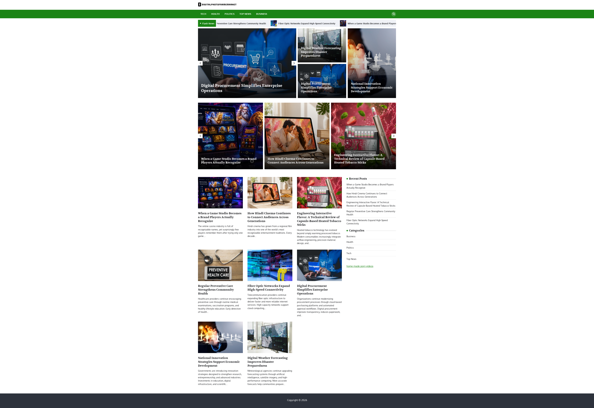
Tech (203, 13)
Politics (230, 13)
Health (215, 13)
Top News (245, 13)
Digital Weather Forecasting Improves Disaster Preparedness (321, 52)
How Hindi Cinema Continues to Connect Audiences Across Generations (335, 23)
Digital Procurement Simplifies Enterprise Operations (316, 87)
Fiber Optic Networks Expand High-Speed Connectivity (269, 288)
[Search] (393, 14)
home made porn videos (359, 266)
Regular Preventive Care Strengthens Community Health (216, 290)
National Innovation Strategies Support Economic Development (372, 87)
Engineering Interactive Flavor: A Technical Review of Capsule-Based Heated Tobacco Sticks (359, 159)
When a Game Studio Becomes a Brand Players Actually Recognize (251, 23)
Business (261, 13)
